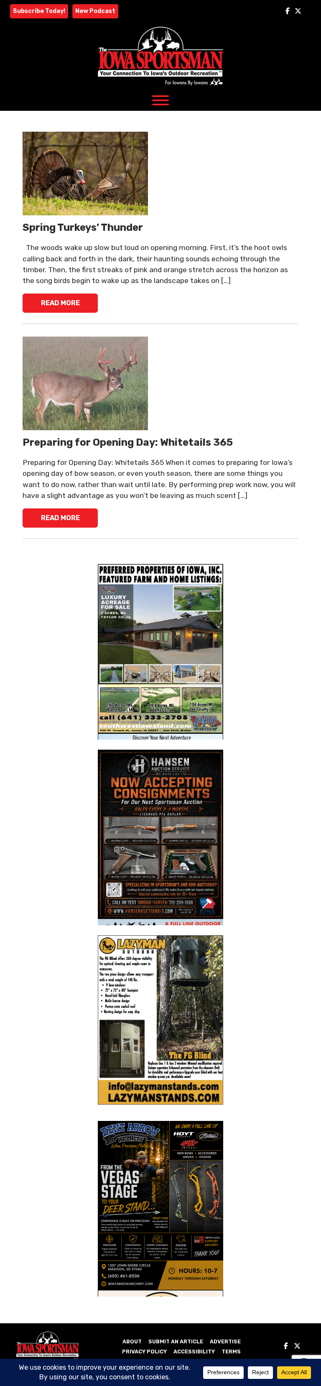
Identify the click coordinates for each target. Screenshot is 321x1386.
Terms (231, 1351)
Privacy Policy (144, 1351)
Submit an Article (175, 1341)
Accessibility (194, 1351)
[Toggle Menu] (160, 100)
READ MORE (60, 303)
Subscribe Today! (39, 11)
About (132, 1341)
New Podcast (95, 11)
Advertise (225, 1341)
